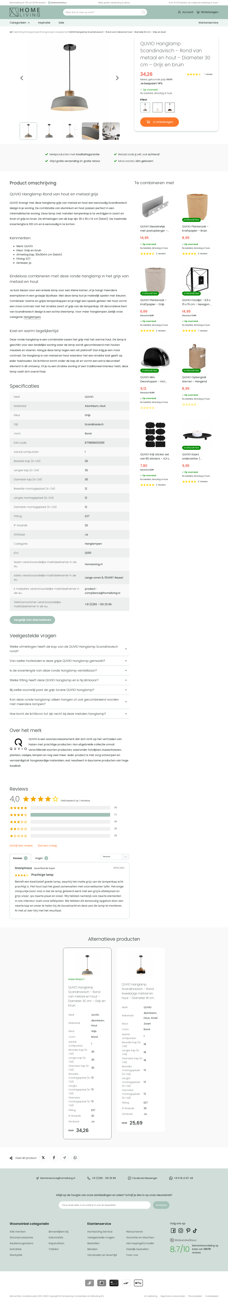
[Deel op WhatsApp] (75, 1158)
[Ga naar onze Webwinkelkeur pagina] (56, 2)
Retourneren (134, 1232)
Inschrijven (161, 1205)
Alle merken (18, 1232)
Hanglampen (33, 32)
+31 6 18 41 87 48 (183, 1178)
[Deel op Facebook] (54, 1158)
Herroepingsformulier (140, 1243)
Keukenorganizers (21, 1243)
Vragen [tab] (39, 858)
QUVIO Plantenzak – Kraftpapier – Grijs (155, 299)
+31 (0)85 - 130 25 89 (104, 1178)
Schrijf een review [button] (21, 845)
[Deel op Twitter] (43, 1158)
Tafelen (54, 1249)
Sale (61, 23)
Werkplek (16, 1255)
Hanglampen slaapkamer (54, 32)
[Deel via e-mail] (64, 1158)
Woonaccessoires (21, 1237)
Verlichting (19, 32)
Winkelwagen (209, 12)
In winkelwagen (162, 122)
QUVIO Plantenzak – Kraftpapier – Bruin (197, 223)
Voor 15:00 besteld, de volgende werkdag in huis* (193, 2)
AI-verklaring (150, 1296)
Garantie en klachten (140, 1237)
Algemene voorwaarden (173, 1296)
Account (187, 12)
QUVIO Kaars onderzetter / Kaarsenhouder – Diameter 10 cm (197, 453)
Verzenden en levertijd (102, 1255)
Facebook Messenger (145, 1178)
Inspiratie (44, 23)
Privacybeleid (195, 1296)
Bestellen (93, 1243)
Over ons (132, 1255)
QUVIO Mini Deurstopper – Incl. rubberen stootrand (155, 376)
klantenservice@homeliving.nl (57, 1178)
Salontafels (56, 1237)
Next (117, 78)
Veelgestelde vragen (101, 1237)
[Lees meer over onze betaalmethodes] (89, 1283)
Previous (22, 78)
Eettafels (16, 1249)
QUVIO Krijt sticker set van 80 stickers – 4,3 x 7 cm (155, 453)
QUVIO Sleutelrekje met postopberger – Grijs (155, 223)
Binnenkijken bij (58, 1232)
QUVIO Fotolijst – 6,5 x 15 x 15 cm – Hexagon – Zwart (197, 299)
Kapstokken (56, 1243)
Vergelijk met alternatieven (32, 620)
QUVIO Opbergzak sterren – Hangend (197, 376)
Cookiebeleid (211, 1296)
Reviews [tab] (17, 858)
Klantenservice (208, 23)
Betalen (92, 1249)
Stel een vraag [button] (47, 845)
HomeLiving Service (99, 1232)
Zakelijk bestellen (137, 1249)
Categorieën (18, 23)
